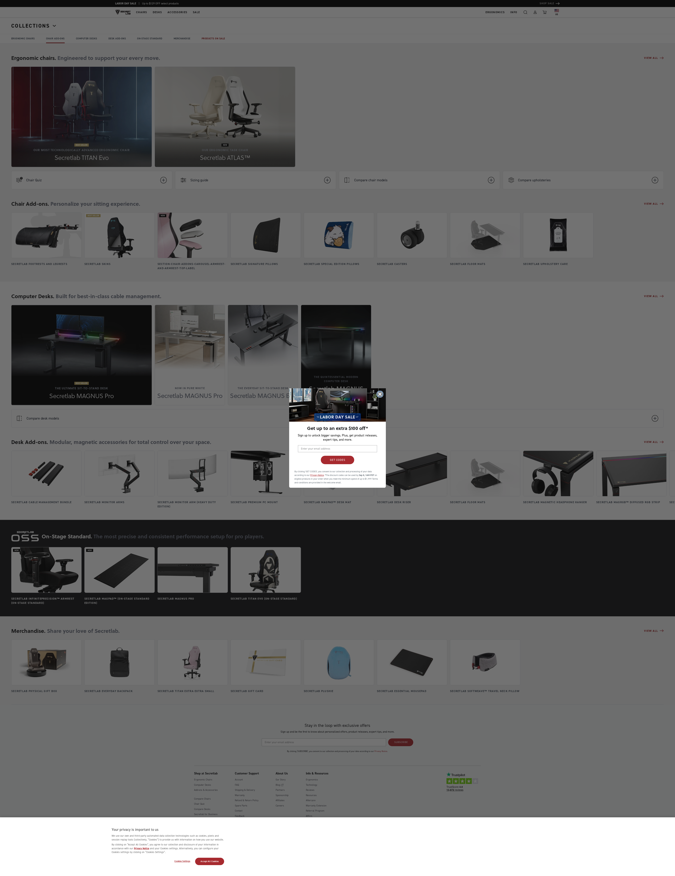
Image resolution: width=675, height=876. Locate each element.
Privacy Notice (141, 848)
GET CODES (337, 460)
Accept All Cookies (209, 861)
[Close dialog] (380, 394)
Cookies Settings (182, 861)
